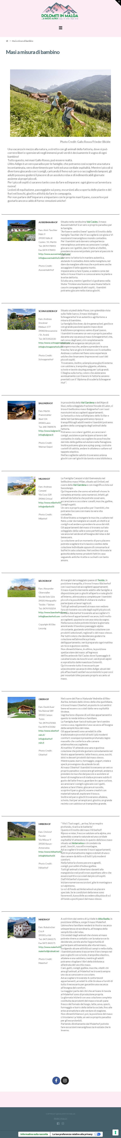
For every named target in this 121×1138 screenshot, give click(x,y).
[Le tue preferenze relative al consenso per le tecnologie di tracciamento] (115, 1132)
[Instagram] (65, 1081)
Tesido (101, 580)
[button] (60, 28)
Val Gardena (87, 402)
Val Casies (92, 221)
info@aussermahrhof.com (51, 258)
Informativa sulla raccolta (34, 1134)
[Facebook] (56, 1081)
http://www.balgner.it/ (50, 430)
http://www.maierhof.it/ (50, 947)
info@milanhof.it (46, 506)
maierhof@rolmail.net (49, 951)
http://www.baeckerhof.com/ (53, 612)
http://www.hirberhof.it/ (50, 851)
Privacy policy (60, 1118)
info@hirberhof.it (47, 855)
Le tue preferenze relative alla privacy (72, 1134)
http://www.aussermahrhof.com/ (55, 254)
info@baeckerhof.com (49, 616)
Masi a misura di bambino (22, 41)
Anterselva (78, 843)
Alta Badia (103, 918)
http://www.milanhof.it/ (50, 502)
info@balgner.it (46, 434)
